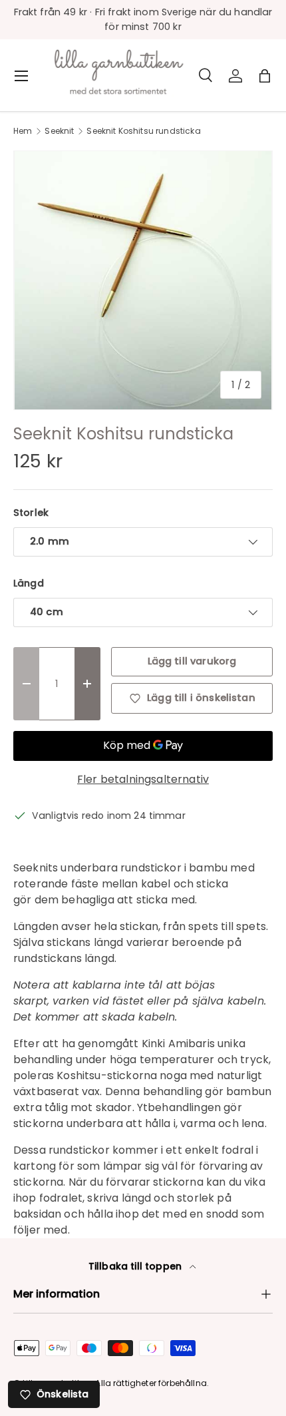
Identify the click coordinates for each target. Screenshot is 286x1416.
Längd (28, 583)
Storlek (31, 512)
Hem (22, 131)
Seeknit (59, 131)
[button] (264, 76)
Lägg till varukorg (192, 661)
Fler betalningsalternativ (143, 779)
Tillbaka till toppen (136, 1266)
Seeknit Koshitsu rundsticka (143, 131)
